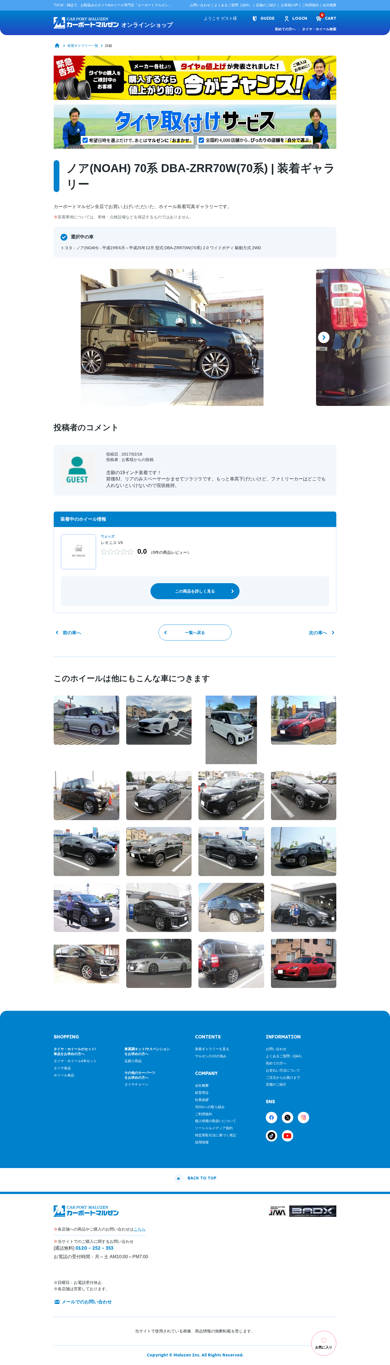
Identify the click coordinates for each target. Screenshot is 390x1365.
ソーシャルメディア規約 (214, 1128)
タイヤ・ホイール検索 (319, 29)
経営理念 (202, 1093)
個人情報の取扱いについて (215, 1121)
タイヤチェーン (136, 1084)
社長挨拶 (202, 1100)
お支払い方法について (283, 1070)
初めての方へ (285, 29)
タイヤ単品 (62, 1068)
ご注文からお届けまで (283, 1078)
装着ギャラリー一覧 (82, 46)
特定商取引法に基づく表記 (215, 1135)
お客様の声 (289, 5)
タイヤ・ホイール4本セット (75, 1061)
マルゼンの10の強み (210, 1056)
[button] (66, 337)
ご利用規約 (310, 5)
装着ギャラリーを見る (212, 1049)
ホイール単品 (64, 1075)
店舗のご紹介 (266, 5)
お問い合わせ (200, 5)
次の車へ (318, 632)
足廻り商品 (133, 1061)
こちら (140, 1229)
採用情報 (202, 1142)
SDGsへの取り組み (210, 1107)
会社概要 (329, 5)
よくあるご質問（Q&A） (233, 5)
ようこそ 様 (220, 18)
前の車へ (72, 632)
